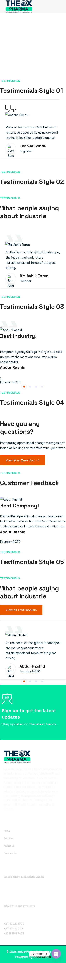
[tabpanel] (33, 353)
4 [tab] (42, 386)
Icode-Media (42, 957)
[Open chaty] (56, 954)
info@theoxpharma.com (19, 906)
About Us (9, 845)
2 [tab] (30, 386)
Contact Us (10, 853)
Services (8, 838)
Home (7, 830)
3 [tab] (36, 386)
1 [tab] (24, 386)
